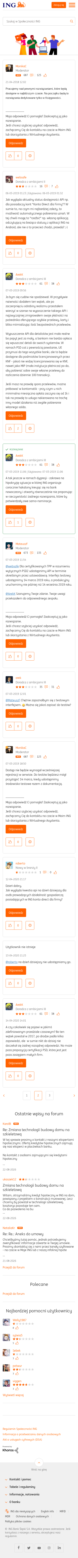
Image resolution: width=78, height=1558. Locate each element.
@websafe (12, 566)
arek (18, 678)
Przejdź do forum (14, 1267)
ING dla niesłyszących (23, 1511)
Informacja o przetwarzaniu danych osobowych (32, 1434)
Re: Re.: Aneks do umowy (23, 1234)
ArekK (19, 274)
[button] (10, 156)
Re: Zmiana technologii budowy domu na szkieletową (36, 1132)
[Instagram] (49, 1548)
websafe (21, 177)
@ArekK (10, 593)
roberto (20, 863)
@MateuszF (13, 700)
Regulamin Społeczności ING (20, 1429)
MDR (7, 1516)
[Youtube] (39, 1548)
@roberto (12, 962)
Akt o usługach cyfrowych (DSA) (22, 1439)
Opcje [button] (30, 156)
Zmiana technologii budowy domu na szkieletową (33, 1187)
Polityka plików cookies (18, 1521)
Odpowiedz (16, 143)
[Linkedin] (59, 1548)
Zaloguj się (59, 5)
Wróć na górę (39, 1469)
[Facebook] (18, 1548)
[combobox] (39, 21)
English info (47, 1511)
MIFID (63, 1511)
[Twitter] (28, 1548)
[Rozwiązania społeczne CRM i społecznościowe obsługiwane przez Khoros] (10, 1449)
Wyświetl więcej (13, 1395)
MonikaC (21, 66)
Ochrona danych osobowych (32, 1516)
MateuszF (22, 544)
